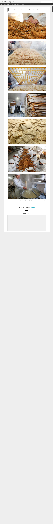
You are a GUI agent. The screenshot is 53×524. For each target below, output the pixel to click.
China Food (28, 209)
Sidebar (15, 4)
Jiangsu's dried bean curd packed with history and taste (27, 10)
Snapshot (18, 4)
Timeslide (22, 4)
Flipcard (5, 4)
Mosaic (12, 4)
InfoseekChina (32, 207)
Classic (2, 4)
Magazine (8, 4)
